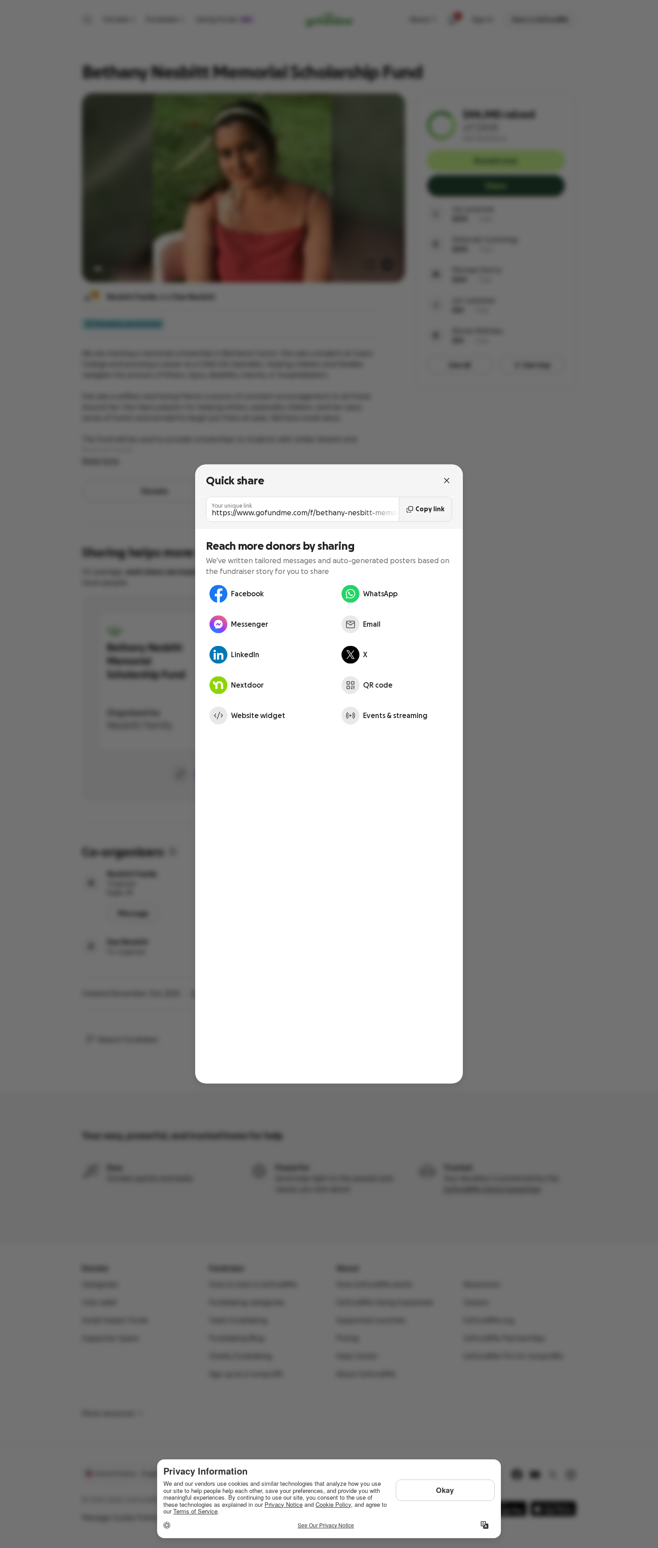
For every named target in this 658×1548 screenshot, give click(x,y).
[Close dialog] (447, 480)
